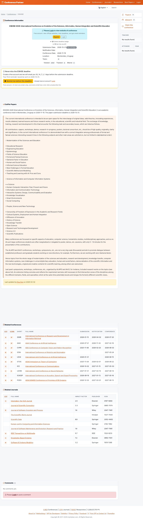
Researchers (118, 2)
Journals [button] (107, 2)
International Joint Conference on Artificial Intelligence (45, 357)
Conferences (11, 14)
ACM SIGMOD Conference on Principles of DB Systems (45, 380)
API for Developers (53, 513)
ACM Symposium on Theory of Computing (41, 362)
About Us (32, 513)
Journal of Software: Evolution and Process (27, 410)
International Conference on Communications (42, 366)
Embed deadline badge (61, 41)
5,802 (45, 510)
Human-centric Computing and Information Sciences (30, 424)
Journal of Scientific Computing (22, 405)
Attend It (129, 20)
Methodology (40, 513)
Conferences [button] (97, 2)
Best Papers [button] (129, 2)
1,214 (61, 510)
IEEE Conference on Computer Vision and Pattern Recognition (48, 348)
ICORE (12, 331)
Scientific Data (16, 419)
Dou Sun (20, 282)
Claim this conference (128, 26)
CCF (5, 331)
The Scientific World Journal (21, 415)
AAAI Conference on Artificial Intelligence (40, 343)
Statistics (64, 513)
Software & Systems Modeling (22, 442)
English (103, 7)
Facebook (83, 513)
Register (56, 37)
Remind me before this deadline (19, 81)
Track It (128, 15)
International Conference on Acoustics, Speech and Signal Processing (51, 376)
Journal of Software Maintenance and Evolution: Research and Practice (37, 429)
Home (88, 2)
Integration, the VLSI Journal (21, 401)
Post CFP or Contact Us (98, 513)
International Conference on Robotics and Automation (45, 352)
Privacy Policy (73, 513)
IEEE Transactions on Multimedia (23, 433)
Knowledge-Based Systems (21, 438)
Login (139, 2)
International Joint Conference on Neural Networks (44, 371)
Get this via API (61, 44)
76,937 (73, 510)
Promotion (111, 513)
